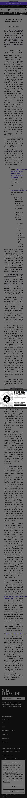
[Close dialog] (26, 391)
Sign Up (20, 405)
